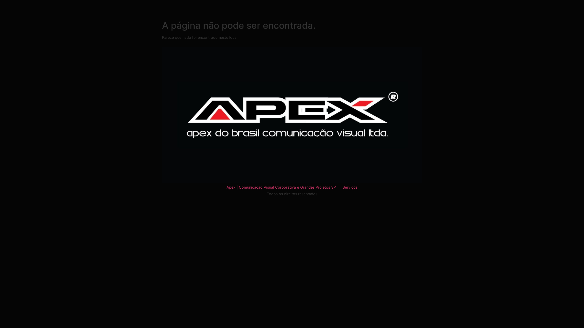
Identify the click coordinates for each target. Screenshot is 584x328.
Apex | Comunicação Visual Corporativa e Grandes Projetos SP (281, 187)
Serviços (350, 187)
